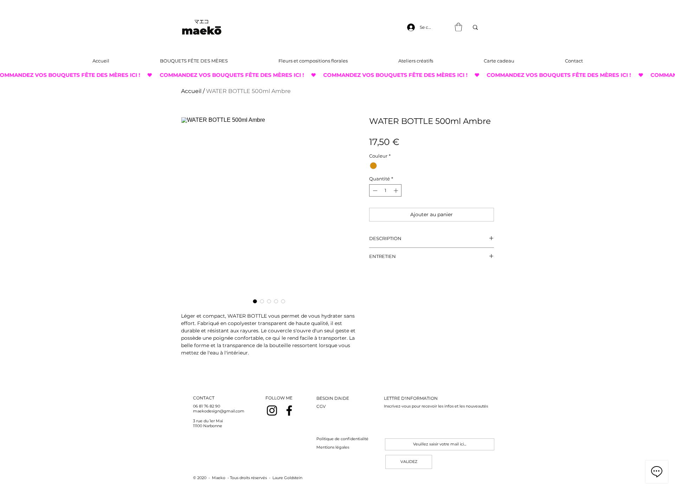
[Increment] (396, 191)
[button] (458, 27)
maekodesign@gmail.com (218, 411)
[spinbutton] (385, 191)
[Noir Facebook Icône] (289, 410)
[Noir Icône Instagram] (272, 410)
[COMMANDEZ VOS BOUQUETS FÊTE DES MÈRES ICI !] (337, 75)
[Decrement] (374, 191)
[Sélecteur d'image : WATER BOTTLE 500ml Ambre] (254, 301)
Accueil (191, 91)
